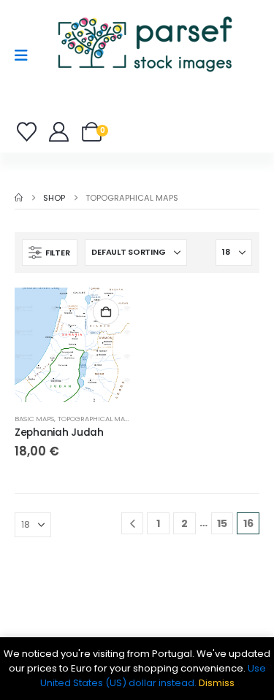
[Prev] (132, 523)
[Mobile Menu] (26, 55)
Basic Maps (34, 418)
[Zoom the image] (144, 18)
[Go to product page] (72, 345)
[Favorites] (29, 132)
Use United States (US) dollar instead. (153, 675)
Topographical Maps (95, 418)
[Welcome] (59, 132)
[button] (49, 252)
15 (222, 523)
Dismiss (217, 683)
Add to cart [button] (106, 312)
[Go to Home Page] (19, 198)
